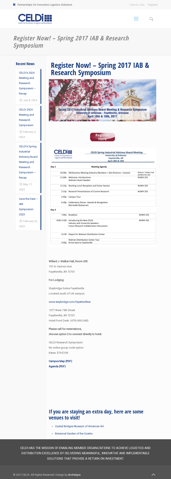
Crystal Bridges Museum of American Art (79, 426)
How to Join (137, 4)
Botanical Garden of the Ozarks (74, 433)
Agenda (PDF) (57, 366)
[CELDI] (35, 18)
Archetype (74, 474)
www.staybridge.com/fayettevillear (70, 301)
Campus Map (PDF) (60, 361)
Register (153, 4)
